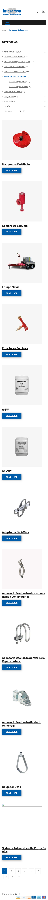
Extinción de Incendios (14, 76)
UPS (6, 106)
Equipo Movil (10, 287)
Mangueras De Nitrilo (16, 164)
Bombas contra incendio (14, 56)
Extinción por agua (17, 81)
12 (16, 111)
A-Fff (5, 409)
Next (19, 876)
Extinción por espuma (18, 86)
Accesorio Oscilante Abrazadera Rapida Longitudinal (23, 595)
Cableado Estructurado (14, 66)
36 (24, 111)
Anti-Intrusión (10, 51)
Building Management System (17, 61)
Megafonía (9, 96)
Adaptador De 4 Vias (15, 532)
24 (20, 111)
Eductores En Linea (15, 348)
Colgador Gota (11, 787)
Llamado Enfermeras (13, 91)
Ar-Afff (7, 470)
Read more (11, 171)
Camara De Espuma (15, 225)
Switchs (7, 101)
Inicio (4, 30)
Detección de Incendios (14, 71)
